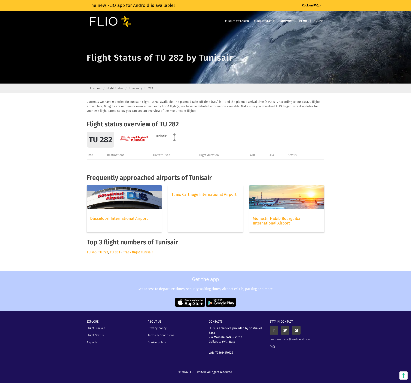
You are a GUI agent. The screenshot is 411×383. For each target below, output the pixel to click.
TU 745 (92, 252)
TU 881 (115, 252)
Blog (303, 21)
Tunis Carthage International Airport (204, 194)
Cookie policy (157, 342)
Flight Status (264, 21)
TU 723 (103, 252)
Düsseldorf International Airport (119, 218)
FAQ (272, 346)
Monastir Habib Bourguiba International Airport (276, 221)
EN (315, 21)
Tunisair (133, 88)
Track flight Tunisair (138, 252)
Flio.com (95, 88)
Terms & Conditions (161, 335)
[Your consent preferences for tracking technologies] (403, 375)
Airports (287, 21)
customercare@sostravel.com (290, 339)
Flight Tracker (237, 21)
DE (321, 21)
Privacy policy (157, 328)
